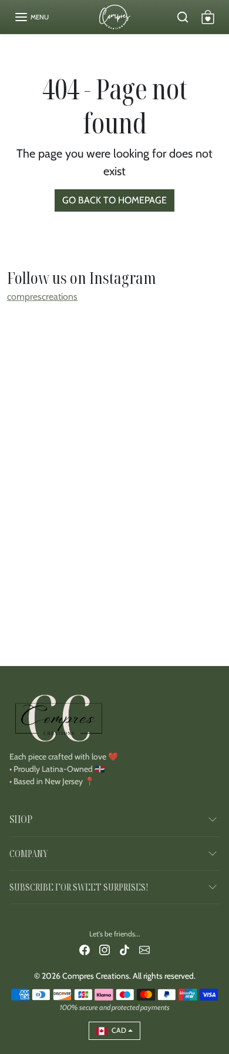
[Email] (144, 950)
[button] (31, 17)
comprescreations (42, 296)
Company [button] (28, 853)
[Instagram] (104, 950)
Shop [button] (20, 819)
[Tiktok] (124, 950)
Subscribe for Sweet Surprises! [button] (79, 887)
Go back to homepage (114, 200)
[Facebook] (85, 950)
